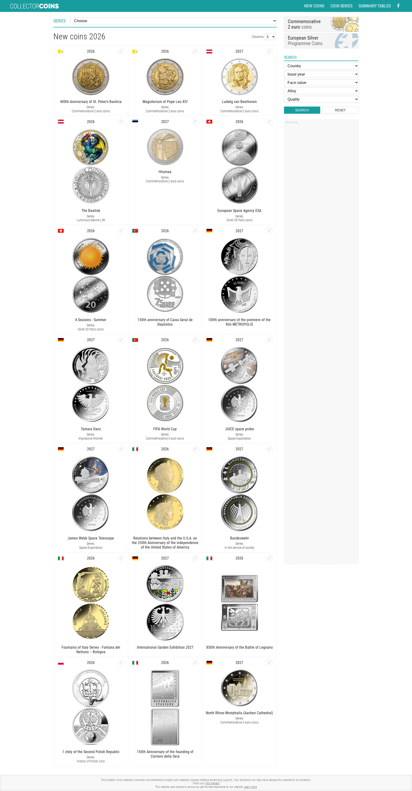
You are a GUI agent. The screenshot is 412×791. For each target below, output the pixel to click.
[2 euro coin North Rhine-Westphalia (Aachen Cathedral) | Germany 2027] (269, 663)
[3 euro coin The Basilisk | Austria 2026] (121, 121)
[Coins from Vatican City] (61, 51)
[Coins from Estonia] (135, 121)
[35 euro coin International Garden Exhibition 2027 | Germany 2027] (195, 558)
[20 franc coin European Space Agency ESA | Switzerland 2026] (269, 121)
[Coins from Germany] (209, 231)
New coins (314, 5)
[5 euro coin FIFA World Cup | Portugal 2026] (195, 340)
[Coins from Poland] (61, 663)
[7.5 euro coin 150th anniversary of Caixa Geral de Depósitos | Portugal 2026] (195, 231)
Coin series (341, 5)
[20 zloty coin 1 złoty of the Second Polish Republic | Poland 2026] (121, 663)
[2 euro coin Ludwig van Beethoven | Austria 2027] (269, 51)
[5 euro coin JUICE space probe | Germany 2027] (269, 340)
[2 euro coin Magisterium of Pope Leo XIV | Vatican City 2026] (195, 51)
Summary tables (375, 5)
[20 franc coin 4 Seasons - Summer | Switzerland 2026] (121, 231)
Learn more (250, 787)
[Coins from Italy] (135, 449)
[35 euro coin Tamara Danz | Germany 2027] (121, 340)
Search (302, 110)
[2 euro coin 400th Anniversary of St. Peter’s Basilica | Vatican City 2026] (121, 51)
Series (59, 20)
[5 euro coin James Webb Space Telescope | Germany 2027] (121, 449)
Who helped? (213, 783)
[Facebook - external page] (398, 6)
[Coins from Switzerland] (209, 121)
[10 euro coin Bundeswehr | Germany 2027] (269, 449)
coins (304, 24)
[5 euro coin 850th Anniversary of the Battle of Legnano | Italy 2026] (269, 558)
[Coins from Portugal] (135, 231)
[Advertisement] (321, 197)
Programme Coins (305, 40)
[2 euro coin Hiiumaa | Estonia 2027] (195, 121)
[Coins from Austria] (209, 51)
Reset (340, 110)
